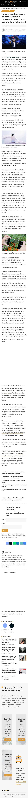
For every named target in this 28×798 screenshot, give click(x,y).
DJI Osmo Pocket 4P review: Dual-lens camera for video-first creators (9, 640)
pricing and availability (15, 500)
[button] (3, 1)
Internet (10, 663)
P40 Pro (12, 219)
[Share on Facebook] (7, 543)
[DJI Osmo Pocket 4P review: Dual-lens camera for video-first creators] (22, 641)
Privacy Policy (22, 535)
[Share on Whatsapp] (14, 543)
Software (15, 663)
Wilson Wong (8, 29)
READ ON (8, 739)
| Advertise (14, 796)
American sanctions (12, 57)
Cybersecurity (5, 676)
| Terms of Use (9, 796)
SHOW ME (8, 775)
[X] (11, 628)
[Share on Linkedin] (17, 543)
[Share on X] (10, 543)
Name (3, 519)
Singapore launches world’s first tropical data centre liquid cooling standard (9, 649)
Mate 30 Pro (8, 393)
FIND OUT (21, 739)
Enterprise (4, 653)
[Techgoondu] (10, 1)
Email (3, 523)
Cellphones (5, 10)
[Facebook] (25, 552)
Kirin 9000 (16, 498)
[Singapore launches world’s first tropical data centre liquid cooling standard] (22, 650)
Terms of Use (19, 534)
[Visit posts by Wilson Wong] (3, 552)
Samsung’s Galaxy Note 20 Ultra (12, 433)
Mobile (12, 10)
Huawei (10, 498)
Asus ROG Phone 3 (16, 435)
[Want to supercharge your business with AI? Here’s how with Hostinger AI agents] (22, 658)
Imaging (3, 644)
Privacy (4, 796)
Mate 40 (21, 498)
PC (2, 678)
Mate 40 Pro (5, 500)
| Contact (23, 796)
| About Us (19, 796)
